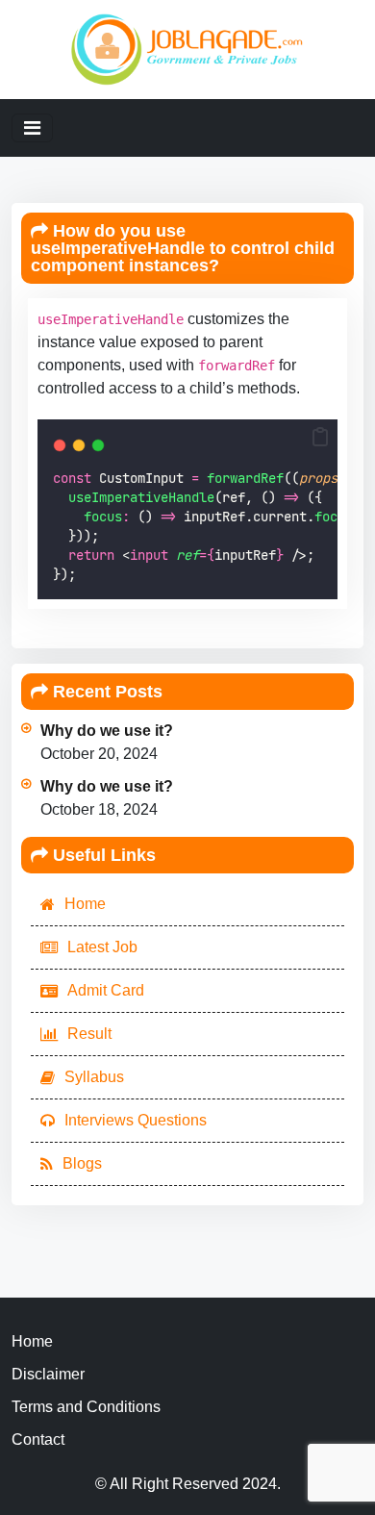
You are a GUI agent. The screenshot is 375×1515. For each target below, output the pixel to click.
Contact (38, 1439)
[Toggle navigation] (32, 128)
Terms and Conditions (86, 1407)
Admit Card (105, 990)
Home (85, 904)
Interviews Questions (135, 1120)
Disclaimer (48, 1374)
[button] (320, 436)
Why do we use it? (106, 730)
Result (89, 1033)
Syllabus (94, 1077)
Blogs (82, 1163)
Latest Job (102, 947)
